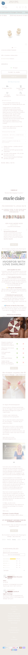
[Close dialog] (0, 317)
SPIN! (14, 335)
